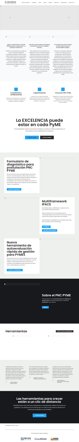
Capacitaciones (39, 93)
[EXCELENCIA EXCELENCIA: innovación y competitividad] (10, 2)
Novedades (64, 2)
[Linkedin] (59, 426)
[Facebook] (67, 426)
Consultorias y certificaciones (16, 94)
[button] (52, 2)
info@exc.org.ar (14, 425)
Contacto (71, 2)
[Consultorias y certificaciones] (16, 89)
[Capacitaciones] (39, 89)
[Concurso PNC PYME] (63, 89)
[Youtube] (63, 426)
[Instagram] (71, 426)
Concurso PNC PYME (63, 93)
